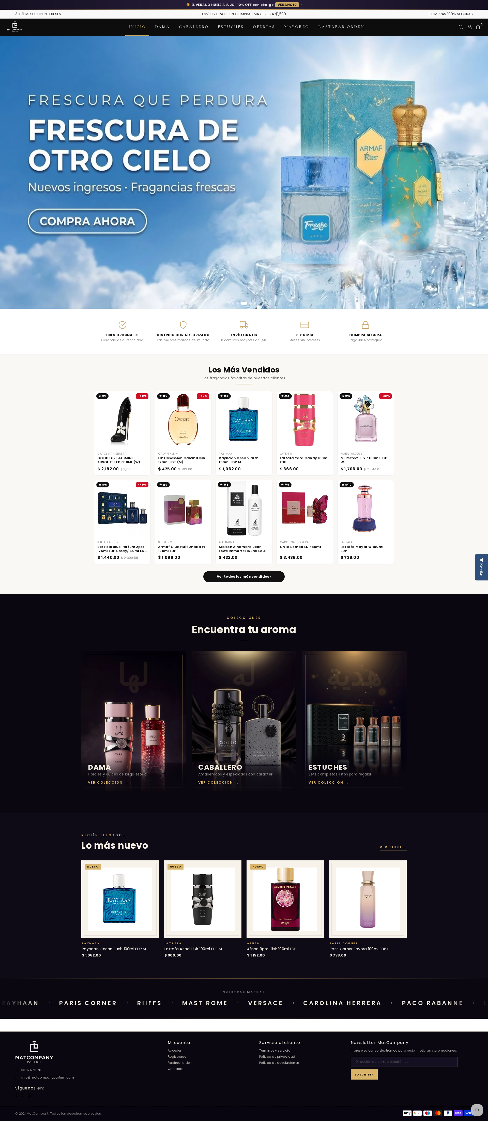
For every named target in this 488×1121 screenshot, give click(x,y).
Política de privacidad (277, 1056)
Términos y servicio (274, 1050)
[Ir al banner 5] (255, 303)
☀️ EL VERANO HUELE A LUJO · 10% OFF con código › (244, 4)
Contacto (175, 1069)
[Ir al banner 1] (233, 303)
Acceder (174, 1050)
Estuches (231, 26)
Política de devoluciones (279, 1062)
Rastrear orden (341, 26)
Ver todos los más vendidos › (244, 576)
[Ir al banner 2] (237, 303)
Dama (162, 26)
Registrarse (177, 1056)
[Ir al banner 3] (242, 303)
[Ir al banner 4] (248, 303)
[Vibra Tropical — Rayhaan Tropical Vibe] (244, 172)
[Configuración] (469, 27)
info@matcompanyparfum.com (47, 1077)
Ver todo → (393, 847)
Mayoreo (296, 26)
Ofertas (264, 26)
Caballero (194, 26)
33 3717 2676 (31, 1070)
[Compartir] (460, 27)
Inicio (137, 26)
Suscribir (364, 1074)
